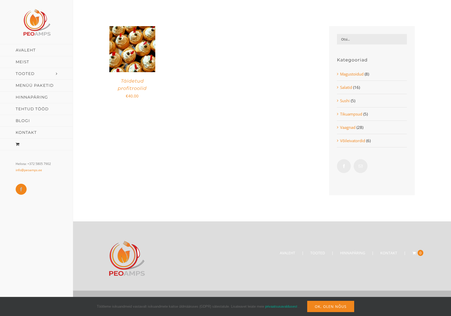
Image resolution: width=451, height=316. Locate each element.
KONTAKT (388, 252)
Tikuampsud (351, 114)
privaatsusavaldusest (281, 306)
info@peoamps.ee (29, 170)
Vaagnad (347, 127)
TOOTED (317, 252)
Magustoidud (352, 74)
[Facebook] (344, 166)
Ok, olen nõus (331, 306)
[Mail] (360, 166)
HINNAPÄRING (352, 252)
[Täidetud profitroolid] (132, 30)
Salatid (346, 87)
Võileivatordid (352, 140)
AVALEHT (287, 252)
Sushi (345, 100)
